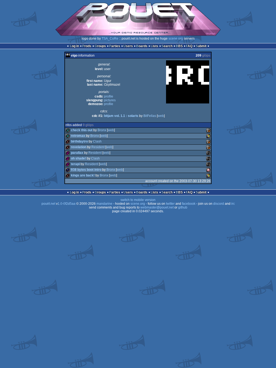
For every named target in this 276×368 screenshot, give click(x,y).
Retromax (78, 136)
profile (108, 96)
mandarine (104, 204)
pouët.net (48, 204)
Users (128, 46)
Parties (114, 46)
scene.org (175, 38)
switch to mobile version (138, 200)
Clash (97, 141)
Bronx (102, 130)
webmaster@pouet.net (157, 207)
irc (233, 204)
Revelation (78, 147)
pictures (110, 100)
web (161, 116)
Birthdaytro (79, 141)
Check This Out (81, 130)
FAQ (189, 46)
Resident (98, 147)
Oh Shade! (78, 158)
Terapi (75, 164)
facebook (188, 204)
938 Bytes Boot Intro (86, 170)
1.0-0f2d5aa (66, 204)
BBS (179, 46)
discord (218, 204)
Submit (201, 46)
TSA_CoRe (110, 38)
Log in (74, 46)
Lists (154, 46)
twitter (170, 204)
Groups (100, 46)
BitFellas (149, 116)
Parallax (77, 153)
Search (166, 46)
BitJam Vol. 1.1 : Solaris (121, 116)
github (182, 207)
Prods (86, 46)
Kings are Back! (83, 175)
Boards (141, 46)
